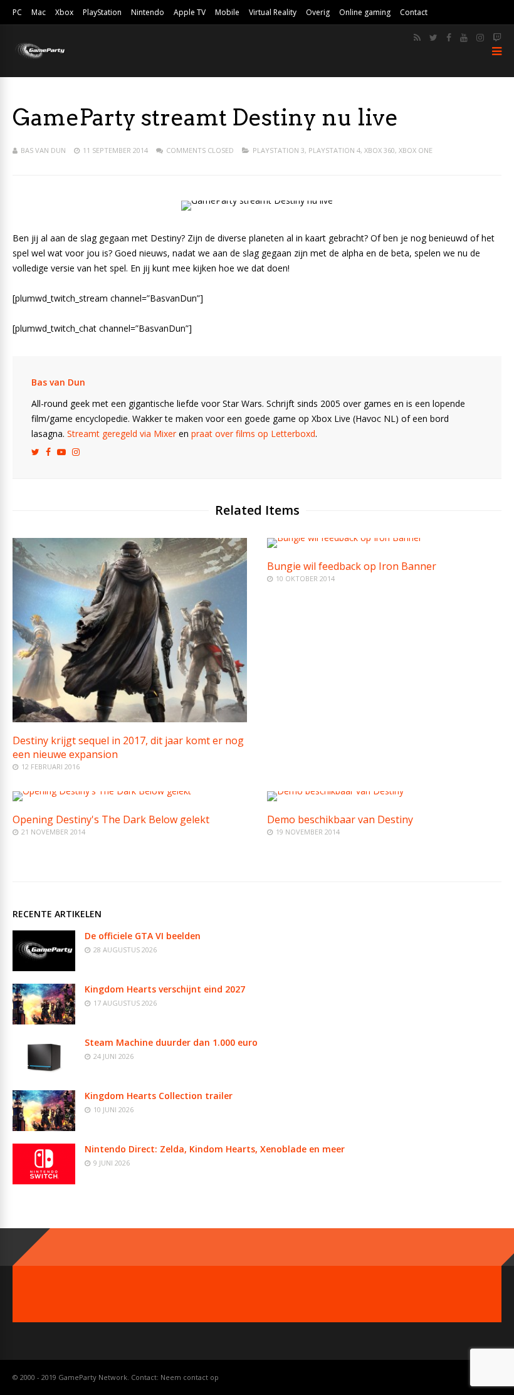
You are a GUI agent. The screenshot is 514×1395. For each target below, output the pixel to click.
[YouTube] (464, 37)
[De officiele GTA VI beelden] (44, 968)
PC (17, 12)
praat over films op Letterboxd (253, 434)
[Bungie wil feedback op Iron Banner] (344, 538)
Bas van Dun (43, 150)
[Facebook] (448, 37)
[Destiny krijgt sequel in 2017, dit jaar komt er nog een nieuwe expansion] (130, 719)
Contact (413, 12)
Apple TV (190, 12)
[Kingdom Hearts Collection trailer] (44, 1128)
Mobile (227, 12)
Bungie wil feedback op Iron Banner (351, 566)
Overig (318, 12)
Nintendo (147, 12)
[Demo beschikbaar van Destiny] (335, 791)
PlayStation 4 (334, 150)
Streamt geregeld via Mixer (121, 434)
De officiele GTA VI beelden (143, 936)
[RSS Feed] (417, 37)
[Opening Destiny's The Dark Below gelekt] (102, 791)
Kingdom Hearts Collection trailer (159, 1096)
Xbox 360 (379, 150)
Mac (38, 12)
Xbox (64, 12)
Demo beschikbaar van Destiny (340, 819)
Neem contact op (189, 1377)
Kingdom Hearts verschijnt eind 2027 (165, 989)
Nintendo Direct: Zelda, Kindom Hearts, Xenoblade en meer (215, 1149)
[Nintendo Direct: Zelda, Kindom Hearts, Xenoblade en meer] (44, 1181)
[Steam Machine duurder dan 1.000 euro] (44, 1074)
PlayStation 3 (279, 150)
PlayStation (102, 12)
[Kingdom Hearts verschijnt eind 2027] (44, 1021)
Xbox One (416, 150)
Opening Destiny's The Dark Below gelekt (111, 819)
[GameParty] (39, 58)
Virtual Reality (272, 12)
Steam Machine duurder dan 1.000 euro (171, 1042)
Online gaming (365, 12)
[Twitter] (433, 37)
